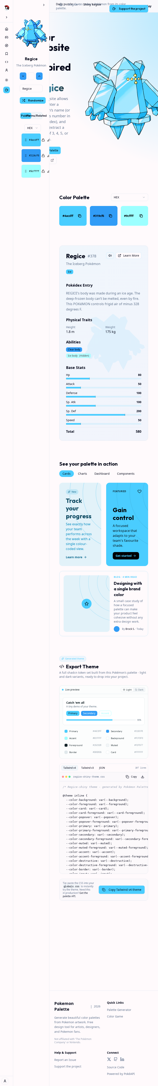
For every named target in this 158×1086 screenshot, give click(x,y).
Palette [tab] (25, 115)
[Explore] (6, 45)
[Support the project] (6, 90)
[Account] (6, 70)
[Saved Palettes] (6, 53)
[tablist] (31, 115)
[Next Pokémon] (39, 76)
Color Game (115, 1016)
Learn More (131, 255)
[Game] (6, 37)
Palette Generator (119, 1010)
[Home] (6, 29)
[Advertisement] (103, 954)
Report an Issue (65, 1060)
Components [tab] (126, 474)
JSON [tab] (102, 768)
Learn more (74, 557)
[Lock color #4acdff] (43, 139)
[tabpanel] (31, 151)
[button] (31, 140)
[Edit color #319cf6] (48, 155)
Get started (124, 556)
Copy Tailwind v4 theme (125, 890)
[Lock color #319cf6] (43, 155)
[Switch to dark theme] (6, 80)
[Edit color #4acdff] (48, 139)
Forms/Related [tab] (36, 115)
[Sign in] (5, 1081)
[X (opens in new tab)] (109, 1059)
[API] (6, 62)
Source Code (115, 1067)
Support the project (67, 1066)
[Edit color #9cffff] (48, 171)
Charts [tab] (82, 474)
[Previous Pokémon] (23, 76)
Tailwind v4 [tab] (69, 768)
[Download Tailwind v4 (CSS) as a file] (142, 777)
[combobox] (31, 88)
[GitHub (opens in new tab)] (116, 1059)
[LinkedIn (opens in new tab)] (122, 1059)
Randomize (35, 100)
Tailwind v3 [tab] (87, 768)
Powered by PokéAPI (121, 1074)
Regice (73, 4)
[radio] (127, 690)
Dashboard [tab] (102, 474)
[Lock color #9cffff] (43, 171)
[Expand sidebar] (6, 17)
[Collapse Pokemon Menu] (44, 5)
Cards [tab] (67, 474)
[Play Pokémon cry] (110, 255)
